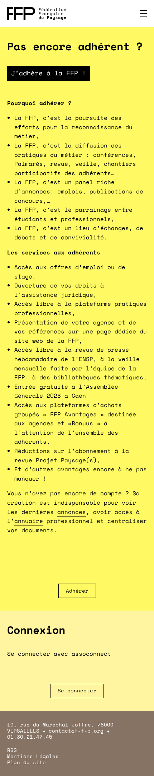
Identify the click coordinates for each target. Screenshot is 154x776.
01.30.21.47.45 (29, 736)
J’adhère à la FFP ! (48, 73)
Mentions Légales (33, 756)
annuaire (28, 520)
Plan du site (26, 762)
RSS (12, 750)
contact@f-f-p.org (76, 730)
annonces (71, 512)
